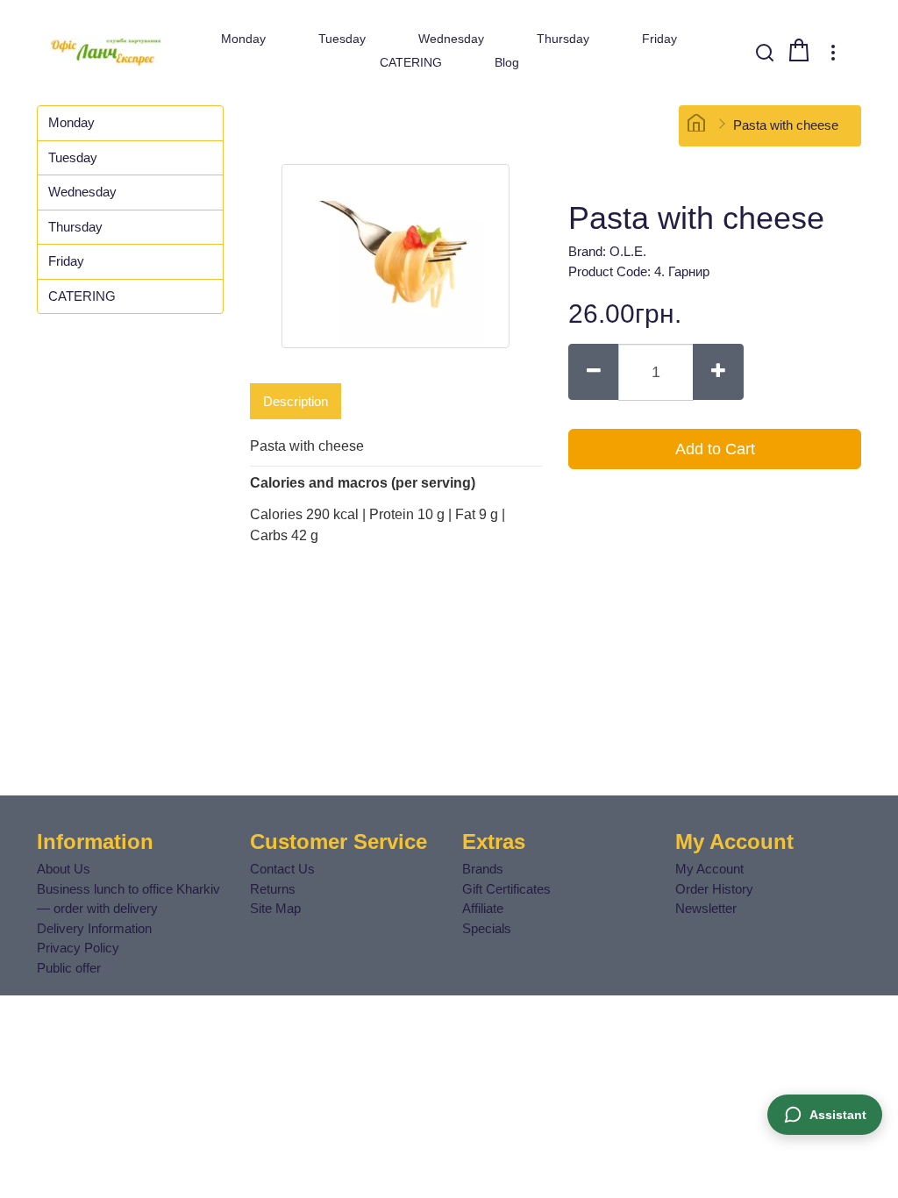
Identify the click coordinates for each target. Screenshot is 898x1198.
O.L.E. (627, 251)
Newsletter (706, 908)
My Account (709, 868)
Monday (243, 39)
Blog (507, 62)
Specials (486, 928)
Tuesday (342, 39)
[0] (798, 50)
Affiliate (482, 908)
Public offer (69, 967)
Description (295, 401)
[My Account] (833, 52)
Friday (659, 39)
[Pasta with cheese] (396, 256)
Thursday (563, 39)
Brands (482, 868)
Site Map (275, 908)
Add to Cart (715, 449)
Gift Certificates (506, 888)
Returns (273, 888)
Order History (714, 888)
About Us (63, 868)
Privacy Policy (78, 947)
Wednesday (451, 39)
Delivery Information (94, 928)
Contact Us (282, 868)
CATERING (411, 62)
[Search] (764, 52)
